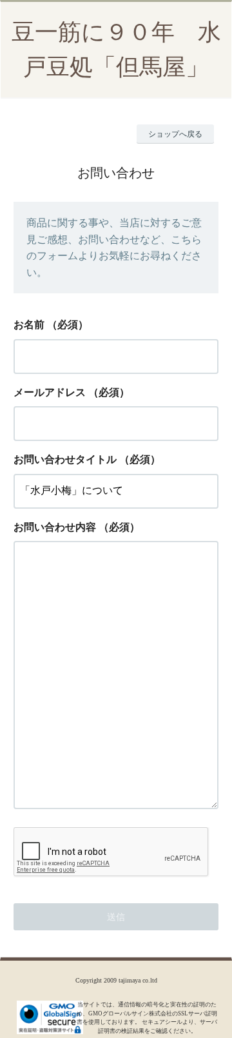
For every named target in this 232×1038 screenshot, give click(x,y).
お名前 (29, 324)
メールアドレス (50, 392)
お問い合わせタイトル (65, 459)
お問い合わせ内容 (55, 527)
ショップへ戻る (175, 134)
